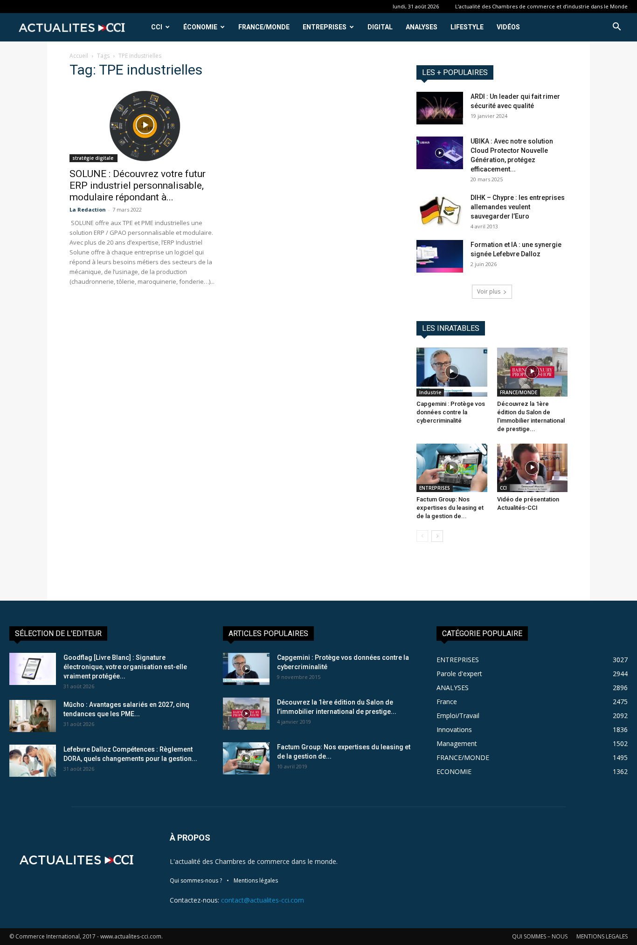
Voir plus (488, 291)
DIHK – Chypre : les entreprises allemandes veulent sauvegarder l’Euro (518, 207)
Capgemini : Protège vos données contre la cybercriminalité (450, 412)
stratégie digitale (93, 158)
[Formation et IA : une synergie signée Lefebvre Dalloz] (439, 256)
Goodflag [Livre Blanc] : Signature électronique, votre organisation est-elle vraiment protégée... (125, 667)
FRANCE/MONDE (264, 27)
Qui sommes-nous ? (196, 880)
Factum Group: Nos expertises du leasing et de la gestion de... (450, 508)
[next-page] (437, 536)
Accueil (78, 56)
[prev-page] (422, 536)
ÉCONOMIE (200, 27)
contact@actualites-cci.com (262, 900)
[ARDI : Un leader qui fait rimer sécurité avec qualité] (439, 108)
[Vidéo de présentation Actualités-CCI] (532, 468)
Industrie (430, 392)
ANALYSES (421, 27)
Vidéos (508, 27)
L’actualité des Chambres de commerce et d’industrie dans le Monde (541, 6)
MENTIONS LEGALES (602, 936)
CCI (156, 27)
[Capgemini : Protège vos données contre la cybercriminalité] (451, 372)
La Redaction (87, 209)
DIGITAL (380, 27)
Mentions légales (256, 880)
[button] (616, 27)
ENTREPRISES (324, 27)
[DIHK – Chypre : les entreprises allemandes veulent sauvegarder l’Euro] (439, 209)
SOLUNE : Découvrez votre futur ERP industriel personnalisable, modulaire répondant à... (137, 185)
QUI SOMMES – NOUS (540, 936)
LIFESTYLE (467, 27)
